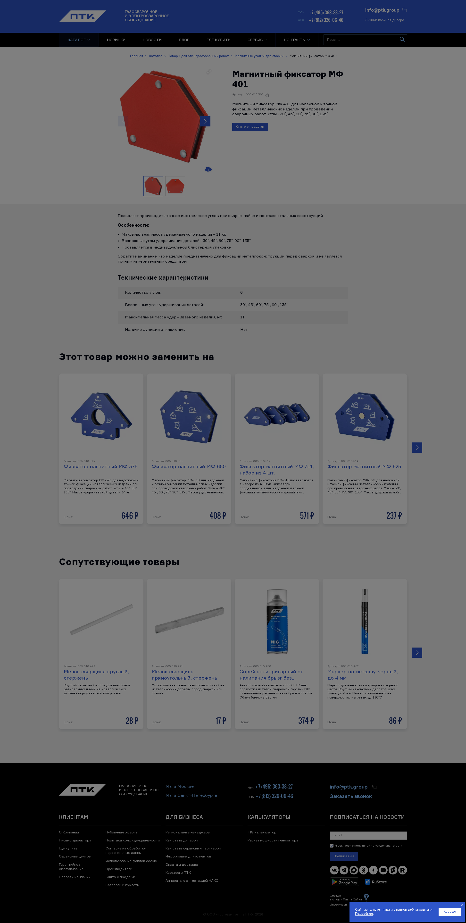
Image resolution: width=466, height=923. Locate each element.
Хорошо (450, 911)
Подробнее (364, 913)
